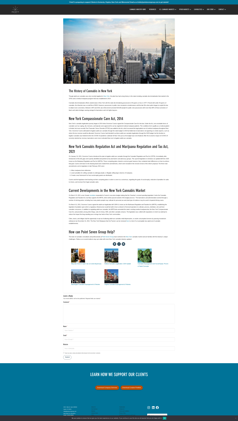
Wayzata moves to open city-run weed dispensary (86, 263)
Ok (164, 418)
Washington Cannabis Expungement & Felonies (85, 284)
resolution (92, 195)
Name (65, 326)
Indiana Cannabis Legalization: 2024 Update (117, 263)
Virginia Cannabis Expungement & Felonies (117, 284)
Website (65, 344)
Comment (66, 302)
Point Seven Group (108, 236)
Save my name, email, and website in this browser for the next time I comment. (82, 353)
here (127, 221)
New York (107, 96)
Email (65, 335)
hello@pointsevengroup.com (148, 2)
